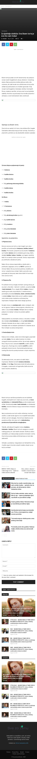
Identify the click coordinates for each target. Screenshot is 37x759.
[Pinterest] (11, 44)
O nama (27, 752)
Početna (8, 752)
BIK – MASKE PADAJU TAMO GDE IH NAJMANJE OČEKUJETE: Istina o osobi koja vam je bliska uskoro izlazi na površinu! (22, 640)
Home (2, 6)
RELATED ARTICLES (8, 478)
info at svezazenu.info (22, 743)
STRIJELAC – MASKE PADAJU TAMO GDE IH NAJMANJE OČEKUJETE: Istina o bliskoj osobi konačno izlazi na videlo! (22, 621)
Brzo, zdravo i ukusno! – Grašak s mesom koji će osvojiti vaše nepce (28, 470)
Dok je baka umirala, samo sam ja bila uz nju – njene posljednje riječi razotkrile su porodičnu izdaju (22, 495)
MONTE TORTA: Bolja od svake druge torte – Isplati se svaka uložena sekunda (10, 470)
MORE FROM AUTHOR (22, 478)
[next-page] (5, 535)
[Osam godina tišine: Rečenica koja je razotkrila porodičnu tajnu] (6, 504)
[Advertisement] (18, 62)
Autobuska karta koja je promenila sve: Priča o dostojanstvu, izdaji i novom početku (22, 512)
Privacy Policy (15, 752)
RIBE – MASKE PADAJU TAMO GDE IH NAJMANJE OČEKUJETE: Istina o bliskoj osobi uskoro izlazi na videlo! (21, 649)
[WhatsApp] (15, 44)
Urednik (5, 38)
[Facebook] (3, 44)
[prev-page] (3, 535)
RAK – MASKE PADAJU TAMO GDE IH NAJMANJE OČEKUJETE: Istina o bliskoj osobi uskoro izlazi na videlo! (21, 630)
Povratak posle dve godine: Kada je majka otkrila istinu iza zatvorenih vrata (22, 529)
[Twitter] (7, 44)
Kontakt (22, 752)
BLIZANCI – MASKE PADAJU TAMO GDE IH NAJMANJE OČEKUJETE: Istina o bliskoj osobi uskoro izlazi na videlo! (17, 611)
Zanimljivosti (8, 6)
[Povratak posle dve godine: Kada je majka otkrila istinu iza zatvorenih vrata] (6, 529)
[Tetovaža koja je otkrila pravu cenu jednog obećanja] (6, 521)
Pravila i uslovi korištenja (18, 754)
